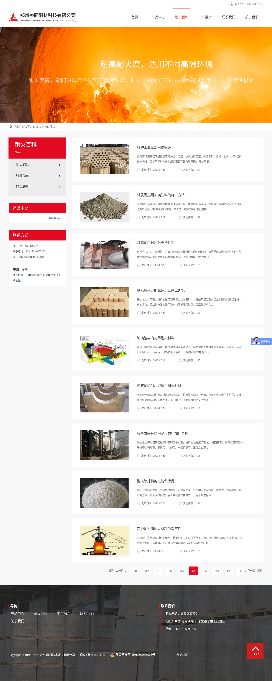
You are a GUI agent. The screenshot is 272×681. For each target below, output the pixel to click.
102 (147, 570)
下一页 (251, 570)
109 (229, 570)
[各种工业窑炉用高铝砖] (104, 145)
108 (217, 570)
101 (135, 570)
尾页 (259, 570)
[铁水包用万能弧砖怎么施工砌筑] (104, 288)
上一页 (119, 570)
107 (205, 570)
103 (158, 570)
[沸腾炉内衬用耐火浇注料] (104, 241)
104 (170, 570)
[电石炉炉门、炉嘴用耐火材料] (104, 384)
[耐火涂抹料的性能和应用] (104, 479)
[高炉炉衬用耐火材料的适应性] (104, 527)
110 (240, 570)
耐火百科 (47, 126)
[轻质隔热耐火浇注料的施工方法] (104, 193)
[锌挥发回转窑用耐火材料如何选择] (104, 431)
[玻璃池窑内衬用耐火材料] (104, 336)
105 (182, 570)
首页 (135, 17)
